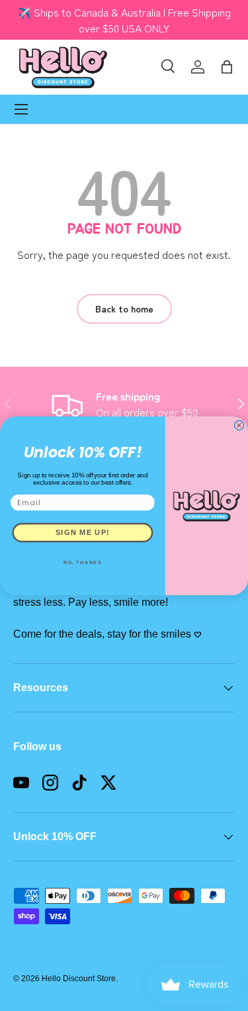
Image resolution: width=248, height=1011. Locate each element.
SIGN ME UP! (83, 532)
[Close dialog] (239, 425)
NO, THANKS (82, 562)
